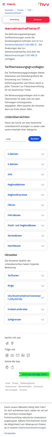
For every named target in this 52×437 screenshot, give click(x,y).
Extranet (23, 390)
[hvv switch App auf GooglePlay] (7, 367)
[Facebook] (7, 355)
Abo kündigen (11, 390)
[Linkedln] (23, 355)
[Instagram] (28, 355)
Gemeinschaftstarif (13, 13)
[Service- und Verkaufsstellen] (12, 343)
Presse (15, 383)
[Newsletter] (18, 355)
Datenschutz (10, 386)
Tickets (20, 10)
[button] (26, 154)
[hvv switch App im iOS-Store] (12, 367)
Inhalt (7, 383)
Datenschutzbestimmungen (32, 427)
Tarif (29, 10)
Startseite (9, 10)
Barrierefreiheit (25, 386)
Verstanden (10, 433)
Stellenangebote (27, 383)
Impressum (38, 386)
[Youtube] (12, 355)
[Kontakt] (7, 343)
